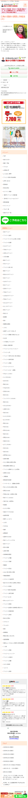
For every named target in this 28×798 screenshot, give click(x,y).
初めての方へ (6, 159)
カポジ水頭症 (6, 664)
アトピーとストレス (8, 366)
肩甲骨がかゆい (7, 455)
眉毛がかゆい (6, 437)
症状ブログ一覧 (7, 212)
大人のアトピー (7, 246)
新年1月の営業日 (7, 772)
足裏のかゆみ (6, 472)
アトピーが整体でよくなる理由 (11, 469)
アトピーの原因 (7, 604)
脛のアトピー (6, 309)
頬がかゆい (6, 412)
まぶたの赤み (6, 508)
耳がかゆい (6, 426)
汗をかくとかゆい (7, 373)
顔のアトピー (6, 543)
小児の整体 (6, 256)
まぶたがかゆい (7, 416)
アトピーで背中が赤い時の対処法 (12, 356)
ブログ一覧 (6, 209)
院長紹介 (5, 184)
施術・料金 (6, 163)
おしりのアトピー (7, 306)
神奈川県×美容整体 (14, 737)
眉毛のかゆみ (6, 490)
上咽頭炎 (5, 476)
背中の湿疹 (6, 547)
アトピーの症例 (7, 586)
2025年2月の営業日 (8, 747)
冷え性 (5, 338)
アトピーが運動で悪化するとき (11, 334)
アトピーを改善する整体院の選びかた (13, 607)
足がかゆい (6, 380)
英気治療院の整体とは (9, 465)
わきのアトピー (7, 281)
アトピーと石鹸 (7, 660)
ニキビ (5, 327)
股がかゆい (6, 402)
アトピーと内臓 (7, 558)
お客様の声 (6, 170)
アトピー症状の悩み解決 (9, 177)
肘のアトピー (6, 285)
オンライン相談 (7, 191)
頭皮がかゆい (6, 441)
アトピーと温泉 (7, 671)
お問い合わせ (6, 180)
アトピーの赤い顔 (7, 267)
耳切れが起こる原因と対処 (10, 494)
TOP (4, 156)
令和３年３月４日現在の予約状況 (12, 764)
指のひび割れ (6, 618)
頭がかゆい (6, 451)
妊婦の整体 (6, 458)
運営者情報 (6, 202)
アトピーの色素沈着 (8, 611)
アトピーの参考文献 (8, 359)
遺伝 (4, 628)
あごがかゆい (6, 419)
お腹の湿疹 (6, 550)
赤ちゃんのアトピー (8, 600)
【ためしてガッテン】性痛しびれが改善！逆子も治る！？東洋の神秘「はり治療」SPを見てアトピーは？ (13, 777)
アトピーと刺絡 (7, 363)
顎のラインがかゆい (8, 497)
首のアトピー (6, 278)
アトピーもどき (7, 597)
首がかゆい (6, 448)
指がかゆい (6, 434)
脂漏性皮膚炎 (6, 324)
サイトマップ (6, 205)
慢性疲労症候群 (7, 480)
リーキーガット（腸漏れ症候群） (12, 483)
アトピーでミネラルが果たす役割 (12, 239)
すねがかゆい (6, 387)
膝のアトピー (6, 260)
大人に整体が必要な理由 (9, 462)
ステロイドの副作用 (8, 579)
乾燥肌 (5, 504)
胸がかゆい (6, 384)
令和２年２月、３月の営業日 (10, 768)
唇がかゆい (6, 423)
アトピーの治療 (7, 242)
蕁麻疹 (5, 565)
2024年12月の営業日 (8, 754)
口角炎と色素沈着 (7, 345)
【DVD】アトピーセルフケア (10, 198)
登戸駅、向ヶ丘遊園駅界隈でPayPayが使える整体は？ (14, 783)
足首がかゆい (6, 391)
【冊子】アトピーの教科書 (10, 195)
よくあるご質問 (7, 173)
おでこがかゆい (7, 444)
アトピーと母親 (7, 650)
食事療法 (5, 632)
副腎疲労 (5, 533)
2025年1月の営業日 (8, 750)
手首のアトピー (7, 299)
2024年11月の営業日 (8, 757)
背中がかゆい (6, 430)
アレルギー (6, 625)
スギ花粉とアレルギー (9, 341)
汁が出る (5, 526)
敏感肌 (5, 317)
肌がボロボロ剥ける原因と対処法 (12, 582)
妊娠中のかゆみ (7, 536)
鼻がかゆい (6, 394)
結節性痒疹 (6, 515)
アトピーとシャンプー (9, 653)
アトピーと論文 (7, 235)
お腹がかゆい (6, 409)
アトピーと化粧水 (7, 657)
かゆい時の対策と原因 (9, 572)
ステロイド (6, 621)
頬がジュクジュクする (9, 540)
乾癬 (4, 529)
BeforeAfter (6, 188)
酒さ (4, 320)
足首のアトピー (7, 288)
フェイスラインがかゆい (9, 398)
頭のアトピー (6, 231)
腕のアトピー (6, 270)
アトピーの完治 (7, 568)
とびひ (5, 522)
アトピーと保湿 (7, 614)
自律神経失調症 (7, 554)
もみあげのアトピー (8, 295)
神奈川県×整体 (14, 731)
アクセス (5, 166)
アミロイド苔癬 (7, 561)
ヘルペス (5, 667)
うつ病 (5, 646)
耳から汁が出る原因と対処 (10, 487)
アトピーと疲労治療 (8, 593)
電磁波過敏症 (6, 575)
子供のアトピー (7, 249)
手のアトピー (6, 263)
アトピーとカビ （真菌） (9, 370)
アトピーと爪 (6, 352)
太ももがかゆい (7, 405)
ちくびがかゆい (7, 377)
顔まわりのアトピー (8, 274)
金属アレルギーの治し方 (9, 331)
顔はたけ (5, 313)
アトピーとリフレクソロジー (10, 348)
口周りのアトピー (7, 253)
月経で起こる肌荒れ (8, 501)
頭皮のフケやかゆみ (8, 511)
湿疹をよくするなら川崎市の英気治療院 (13, 643)
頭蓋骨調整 (6, 639)
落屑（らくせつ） (7, 519)
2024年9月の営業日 (8, 761)
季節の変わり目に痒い (9, 635)
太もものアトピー (7, 302)
